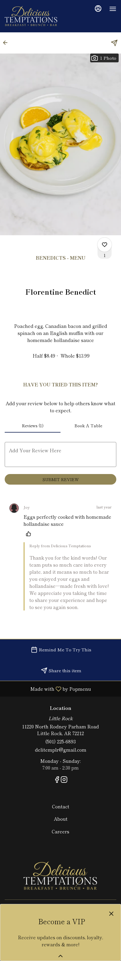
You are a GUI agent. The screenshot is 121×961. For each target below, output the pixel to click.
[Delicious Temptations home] (31, 16)
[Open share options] (114, 43)
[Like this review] (29, 534)
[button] (7, 42)
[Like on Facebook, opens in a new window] (56, 780)
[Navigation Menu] (112, 9)
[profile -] (98, 8)
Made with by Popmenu (47, 688)
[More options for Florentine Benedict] (105, 245)
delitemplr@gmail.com (60, 749)
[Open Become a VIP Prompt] (60, 956)
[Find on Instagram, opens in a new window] (64, 780)
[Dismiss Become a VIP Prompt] (111, 914)
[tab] (32, 425)
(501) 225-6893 (60, 741)
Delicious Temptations (60, 876)
